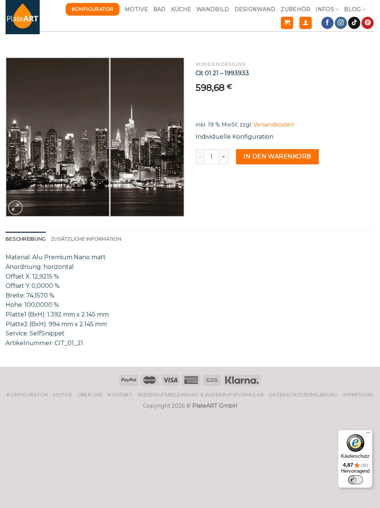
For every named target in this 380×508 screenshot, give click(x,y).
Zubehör (295, 9)
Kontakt (120, 395)
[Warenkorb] (287, 23)
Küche (181, 9)
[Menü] (368, 434)
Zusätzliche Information (86, 239)
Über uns (90, 395)
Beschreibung (26, 239)
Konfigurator (27, 395)
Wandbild (212, 9)
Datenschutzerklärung (303, 395)
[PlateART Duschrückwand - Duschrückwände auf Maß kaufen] (23, 17)
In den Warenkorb (277, 156)
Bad (159, 9)
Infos (324, 9)
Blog (352, 9)
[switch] (355, 479)
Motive (136, 9)
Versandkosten (273, 124)
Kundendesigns (220, 64)
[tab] (26, 239)
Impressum (358, 395)
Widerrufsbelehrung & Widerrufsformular (200, 395)
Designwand (255, 9)
